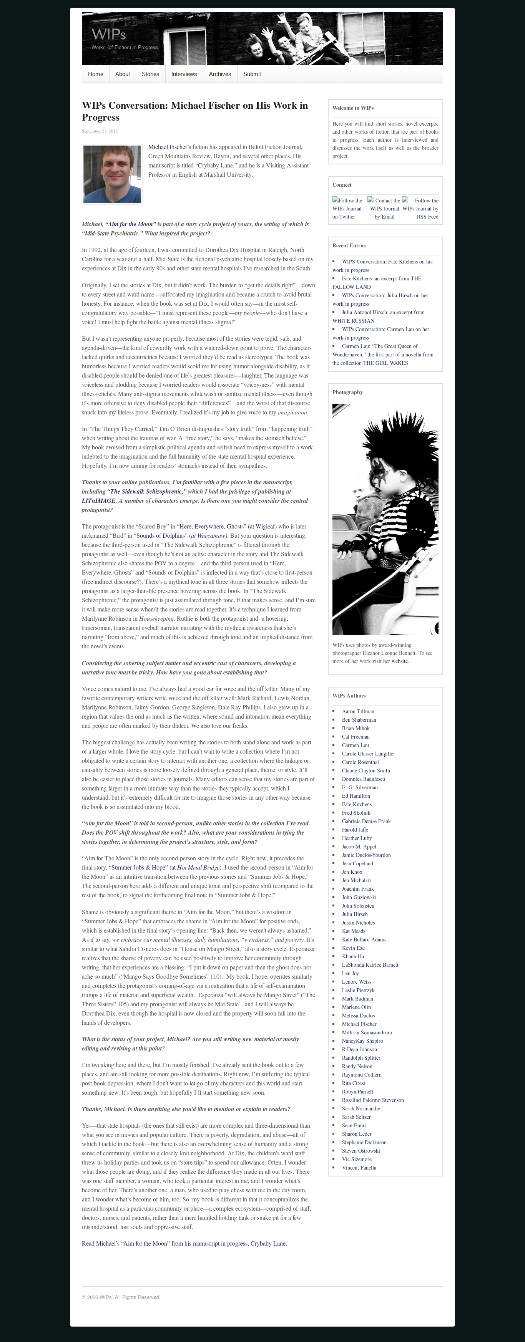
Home (95, 74)
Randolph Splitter (361, 1057)
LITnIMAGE (99, 500)
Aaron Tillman (358, 711)
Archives (220, 74)
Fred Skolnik (356, 812)
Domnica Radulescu (363, 778)
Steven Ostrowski (361, 1150)
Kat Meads (353, 930)
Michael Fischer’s (170, 146)
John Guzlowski (359, 897)
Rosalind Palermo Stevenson (373, 1099)
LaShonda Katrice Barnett (370, 964)
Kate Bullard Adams (364, 939)
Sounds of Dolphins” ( (181, 535)
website (400, 660)
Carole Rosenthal (360, 761)
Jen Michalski (357, 880)
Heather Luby (357, 838)
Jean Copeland (357, 863)
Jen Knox (352, 871)
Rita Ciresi (353, 1083)
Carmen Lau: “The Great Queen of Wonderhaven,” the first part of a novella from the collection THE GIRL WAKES (383, 354)
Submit (252, 74)
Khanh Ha (353, 956)
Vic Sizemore (357, 1159)
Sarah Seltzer (356, 1116)
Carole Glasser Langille (367, 753)
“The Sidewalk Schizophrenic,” (147, 491)
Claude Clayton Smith (366, 770)
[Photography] (385, 519)
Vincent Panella (359, 1167)
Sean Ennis (354, 1125)
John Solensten (358, 905)
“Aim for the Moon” (130, 224)
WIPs (108, 35)
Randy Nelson (357, 1066)
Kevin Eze (353, 947)
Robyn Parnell (357, 1091)
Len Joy (350, 973)
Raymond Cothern (362, 1074)
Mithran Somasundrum (367, 1032)
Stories (150, 74)
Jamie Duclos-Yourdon (366, 854)
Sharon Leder (357, 1133)
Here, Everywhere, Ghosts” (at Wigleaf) (228, 526)
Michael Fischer (359, 1023)
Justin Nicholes (358, 922)
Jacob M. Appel (359, 846)
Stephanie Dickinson (364, 1142)
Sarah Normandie (361, 1108)
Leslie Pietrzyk (358, 990)
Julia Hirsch (355, 914)
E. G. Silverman (360, 787)
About (122, 74)
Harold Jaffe (355, 829)
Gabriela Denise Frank (366, 821)
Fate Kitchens (357, 804)
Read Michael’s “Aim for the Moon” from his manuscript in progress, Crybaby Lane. (184, 1243)
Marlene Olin (356, 1007)
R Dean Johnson (359, 1049)
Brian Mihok (356, 728)
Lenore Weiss (356, 981)
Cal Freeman (356, 736)
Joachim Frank (358, 888)
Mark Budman (357, 998)
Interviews (184, 74)
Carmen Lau (355, 745)
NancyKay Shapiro (362, 1040)
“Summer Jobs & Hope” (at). (166, 867)
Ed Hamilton (356, 795)
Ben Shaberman (359, 719)
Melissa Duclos (358, 1015)
